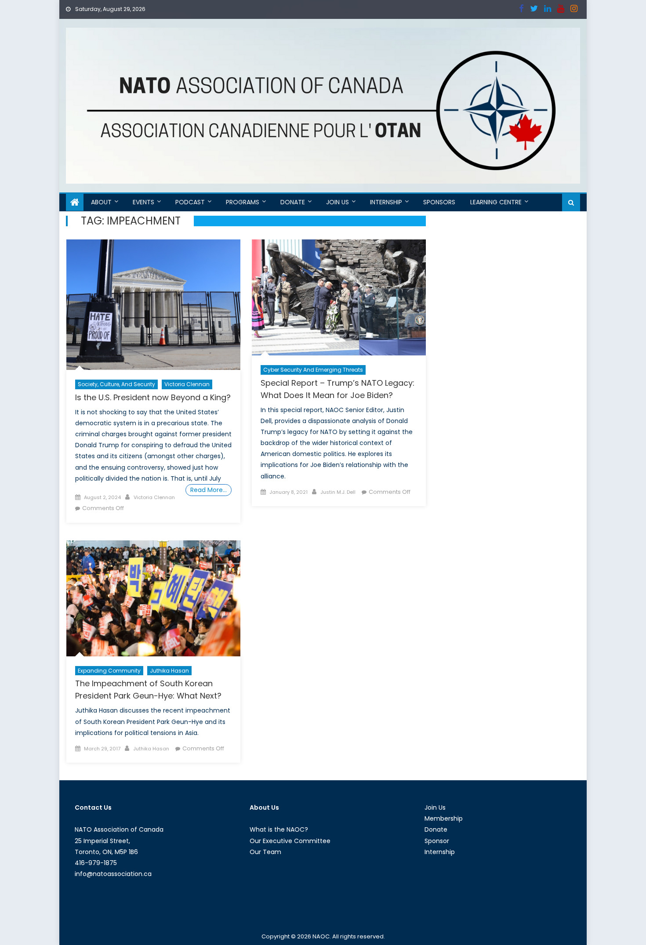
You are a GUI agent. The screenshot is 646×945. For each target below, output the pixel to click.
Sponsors (439, 202)
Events (143, 202)
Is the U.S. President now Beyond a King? (153, 397)
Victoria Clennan (187, 384)
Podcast (190, 202)
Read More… (208, 489)
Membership (444, 818)
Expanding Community (109, 670)
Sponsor (437, 840)
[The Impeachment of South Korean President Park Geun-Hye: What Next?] (153, 598)
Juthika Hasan (169, 670)
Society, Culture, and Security (116, 384)
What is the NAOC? (279, 829)
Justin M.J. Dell (338, 492)
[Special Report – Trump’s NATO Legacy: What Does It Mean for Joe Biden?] (339, 297)
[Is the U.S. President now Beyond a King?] (153, 304)
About (101, 202)
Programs (242, 202)
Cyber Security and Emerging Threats (313, 369)
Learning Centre (496, 202)
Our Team (265, 851)
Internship (386, 202)
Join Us (337, 202)
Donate (292, 202)
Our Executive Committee (290, 840)
